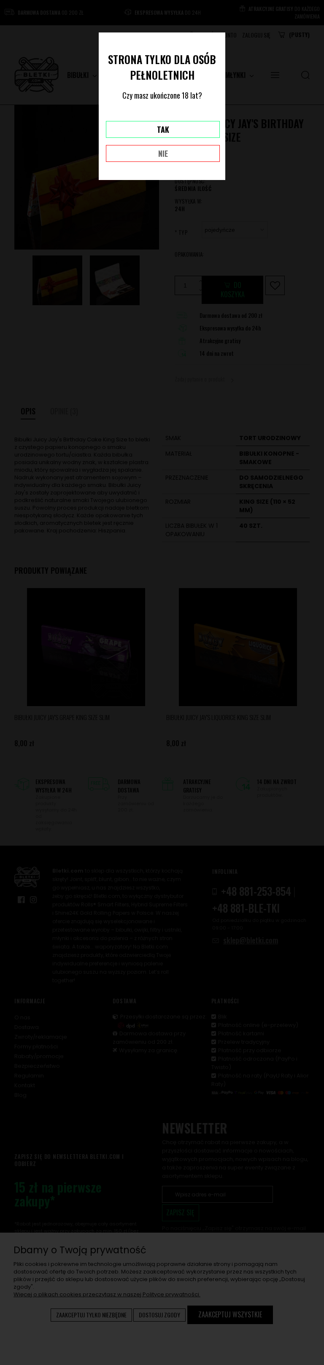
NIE (163, 153)
